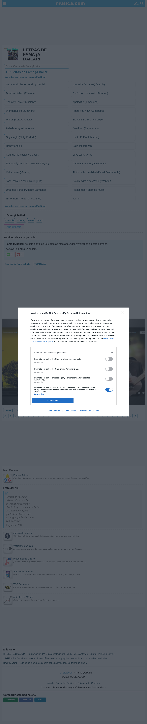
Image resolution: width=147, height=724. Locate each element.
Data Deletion (54, 411)
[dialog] (73, 362)
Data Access (70, 411)
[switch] (109, 359)
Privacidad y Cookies (89, 411)
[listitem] (73, 352)
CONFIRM (53, 400)
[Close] (123, 313)
